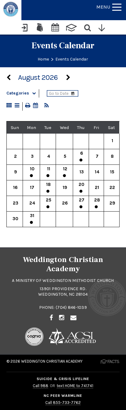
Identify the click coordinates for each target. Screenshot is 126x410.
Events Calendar (71, 59)
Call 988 (40, 385)
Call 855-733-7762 (63, 402)
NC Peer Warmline (63, 395)
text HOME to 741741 (75, 385)
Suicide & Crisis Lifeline (63, 379)
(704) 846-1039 (71, 307)
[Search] (88, 27)
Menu (103, 7)
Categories (17, 93)
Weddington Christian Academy (52, 361)
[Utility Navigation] (103, 27)
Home (43, 59)
